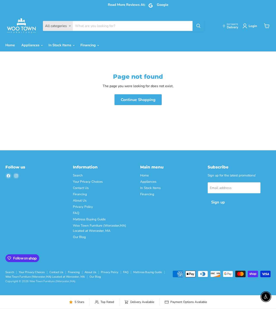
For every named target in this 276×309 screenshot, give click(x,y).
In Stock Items (60, 45)
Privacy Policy (83, 207)
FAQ (76, 213)
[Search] (198, 26)
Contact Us (81, 188)
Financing (88, 45)
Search (78, 175)
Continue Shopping (138, 99)
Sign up (218, 202)
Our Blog (79, 237)
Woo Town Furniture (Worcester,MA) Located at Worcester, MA (45, 277)
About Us (79, 200)
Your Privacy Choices (88, 181)
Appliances (30, 45)
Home (10, 45)
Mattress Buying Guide (89, 219)
